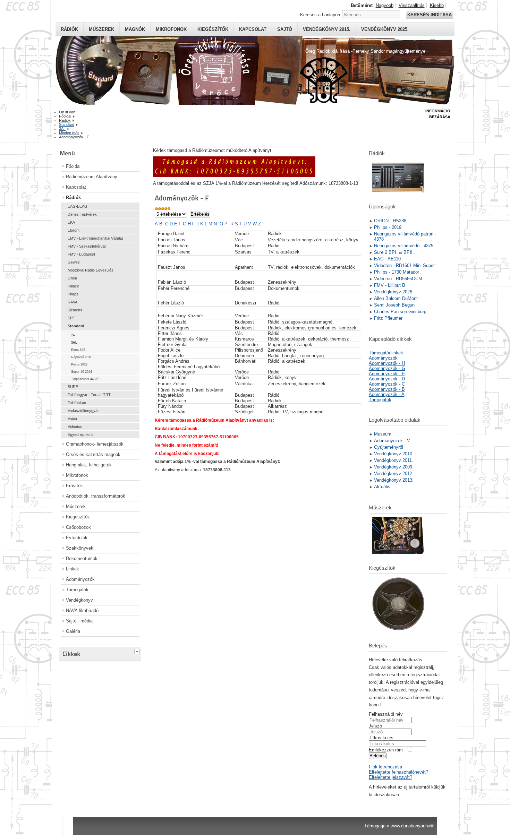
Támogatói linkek (386, 352)
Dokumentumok (81, 558)
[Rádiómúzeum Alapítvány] (234, 175)
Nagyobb (384, 5)
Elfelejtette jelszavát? (390, 777)
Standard (76, 326)
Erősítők (74, 485)
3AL (74, 342)
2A (73, 335)
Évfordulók (76, 537)
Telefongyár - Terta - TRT (89, 395)
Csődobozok (78, 527)
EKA (71, 222)
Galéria (73, 631)
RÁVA (72, 302)
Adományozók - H (387, 363)
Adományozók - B (387, 389)
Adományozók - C (387, 384)
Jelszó (375, 726)
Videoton (75, 426)
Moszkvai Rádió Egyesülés (90, 270)
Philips (73, 294)
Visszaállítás (412, 5)
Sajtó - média (79, 620)
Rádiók (69, 29)
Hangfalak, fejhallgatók (89, 464)
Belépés (377, 755)
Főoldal (73, 166)
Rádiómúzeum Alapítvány (91, 176)
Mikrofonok (171, 29)
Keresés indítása (429, 14)
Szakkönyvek (79, 548)
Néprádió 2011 (81, 357)
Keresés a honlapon (320, 14)
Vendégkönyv (79, 600)
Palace (73, 286)
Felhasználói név (386, 714)
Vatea (72, 418)
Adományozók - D (387, 378)
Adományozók (80, 579)
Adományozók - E (387, 373)
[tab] (137, 650)
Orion (72, 278)
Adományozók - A (387, 394)
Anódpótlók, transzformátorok (95, 496)
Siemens (75, 310)
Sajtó (284, 29)
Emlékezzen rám (386, 749)
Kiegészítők (212, 29)
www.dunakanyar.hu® (412, 825)
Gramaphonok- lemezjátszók (95, 444)
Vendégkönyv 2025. (385, 29)
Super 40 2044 (81, 371)
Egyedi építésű (80, 434)
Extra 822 (78, 350)
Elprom (73, 230)
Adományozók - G (387, 368)
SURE (73, 387)
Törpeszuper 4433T (85, 379)
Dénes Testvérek (82, 214)
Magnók (135, 29)
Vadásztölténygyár (83, 410)
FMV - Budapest (81, 254)
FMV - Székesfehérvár (87, 246)
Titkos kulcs (381, 737)
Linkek (72, 568)
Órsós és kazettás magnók (93, 454)
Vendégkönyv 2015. (326, 29)
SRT (71, 318)
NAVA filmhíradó (82, 610)
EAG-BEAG (77, 206)
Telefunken (77, 403)
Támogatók (77, 589)
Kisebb (437, 5)
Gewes (74, 262)
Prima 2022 (79, 364)
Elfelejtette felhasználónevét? (398, 772)
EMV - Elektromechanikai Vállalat (95, 238)
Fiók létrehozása (385, 766)
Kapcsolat (252, 29)
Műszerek (101, 29)
